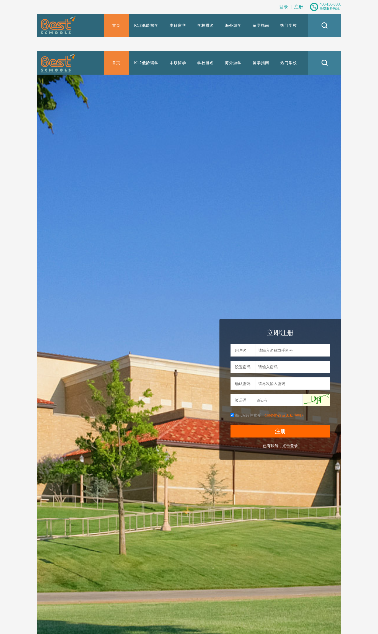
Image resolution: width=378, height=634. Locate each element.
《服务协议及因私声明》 (283, 415)
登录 (283, 6)
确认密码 (242, 383)
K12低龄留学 (146, 25)
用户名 (241, 350)
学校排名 (205, 25)
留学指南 (261, 25)
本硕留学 (178, 25)
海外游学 (233, 25)
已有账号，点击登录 (280, 446)
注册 (298, 6)
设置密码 (242, 367)
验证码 (240, 400)
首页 (116, 25)
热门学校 (288, 25)
